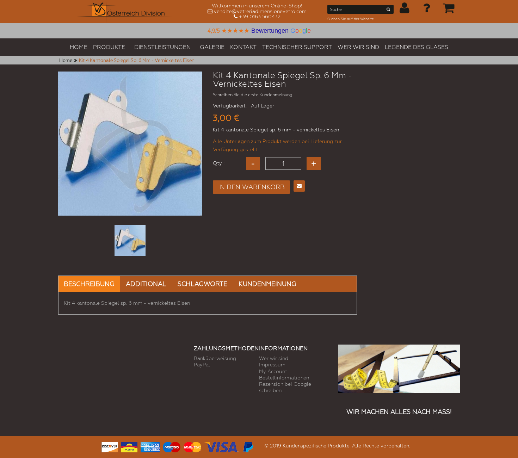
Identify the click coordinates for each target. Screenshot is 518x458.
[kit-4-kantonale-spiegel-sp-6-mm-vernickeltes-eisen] (130, 240)
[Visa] (221, 446)
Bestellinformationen (284, 377)
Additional (146, 283)
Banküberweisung (215, 358)
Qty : (218, 163)
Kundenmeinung (267, 283)
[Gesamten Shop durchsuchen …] (388, 10)
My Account (273, 371)
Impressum (272, 364)
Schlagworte (202, 283)
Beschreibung (89, 283)
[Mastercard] (192, 446)
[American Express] (150, 446)
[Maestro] (171, 446)
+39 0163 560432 (259, 16)
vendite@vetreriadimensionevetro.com (260, 11)
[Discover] (109, 446)
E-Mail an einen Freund (299, 186)
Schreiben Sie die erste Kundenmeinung (252, 94)
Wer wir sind (273, 358)
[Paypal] (248, 446)
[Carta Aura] (129, 446)
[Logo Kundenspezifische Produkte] (124, 11)
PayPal (202, 364)
